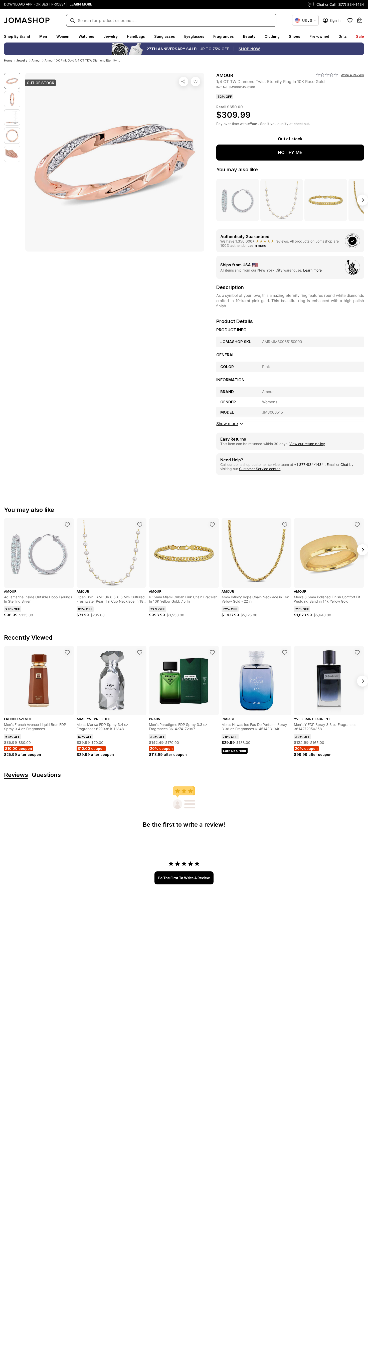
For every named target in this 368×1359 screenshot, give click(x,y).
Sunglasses (164, 36)
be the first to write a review (184, 878)
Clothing (272, 36)
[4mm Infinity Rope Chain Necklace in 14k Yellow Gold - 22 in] (284, 524)
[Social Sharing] (183, 81)
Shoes (294, 36)
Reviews (16, 775)
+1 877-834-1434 (309, 464)
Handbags (136, 36)
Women (62, 36)
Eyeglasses (194, 36)
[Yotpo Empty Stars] (327, 75)
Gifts (342, 36)
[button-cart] (360, 20)
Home (8, 60)
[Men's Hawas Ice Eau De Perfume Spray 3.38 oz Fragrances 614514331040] (284, 652)
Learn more (257, 245)
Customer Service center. (259, 469)
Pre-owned (319, 36)
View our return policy (307, 444)
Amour (36, 60)
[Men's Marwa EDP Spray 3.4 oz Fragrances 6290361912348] (139, 652)
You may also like (237, 170)
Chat (344, 464)
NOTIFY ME (290, 152)
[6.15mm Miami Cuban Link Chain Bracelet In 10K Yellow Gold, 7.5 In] (212, 524)
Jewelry (110, 36)
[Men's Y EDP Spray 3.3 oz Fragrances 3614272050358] (357, 652)
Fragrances (223, 36)
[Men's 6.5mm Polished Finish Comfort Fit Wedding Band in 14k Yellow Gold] (357, 524)
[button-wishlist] (350, 20)
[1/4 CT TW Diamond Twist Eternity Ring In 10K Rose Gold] (195, 81)
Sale (360, 36)
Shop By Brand (17, 36)
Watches (86, 36)
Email (331, 464)
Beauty (249, 36)
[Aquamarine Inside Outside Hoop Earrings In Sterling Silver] (67, 524)
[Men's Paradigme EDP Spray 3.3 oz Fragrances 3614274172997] (212, 652)
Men (43, 36)
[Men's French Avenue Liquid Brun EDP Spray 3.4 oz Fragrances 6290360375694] (67, 652)
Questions (46, 775)
